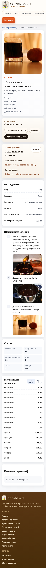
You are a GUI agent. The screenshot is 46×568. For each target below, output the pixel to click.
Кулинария (26, 13)
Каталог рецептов (9, 28)
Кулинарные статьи (11, 523)
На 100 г (38, 381)
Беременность (8, 531)
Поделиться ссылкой (16, 136)
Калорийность (8, 538)
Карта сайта (7, 545)
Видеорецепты (8, 534)
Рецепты (7, 13)
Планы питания (9, 542)
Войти (36, 149)
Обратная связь (9, 563)
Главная (5, 516)
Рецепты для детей (10, 527)
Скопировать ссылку (16, 130)
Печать (34, 130)
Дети (17, 13)
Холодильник (8, 559)
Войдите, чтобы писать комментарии (22, 174)
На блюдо (30, 381)
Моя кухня (8, 20)
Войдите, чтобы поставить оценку (20, 164)
